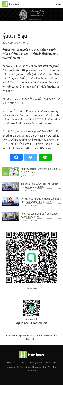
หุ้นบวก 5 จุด (14, 35)
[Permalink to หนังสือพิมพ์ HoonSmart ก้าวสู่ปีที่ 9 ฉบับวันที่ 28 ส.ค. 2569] (10, 171)
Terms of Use (50, 362)
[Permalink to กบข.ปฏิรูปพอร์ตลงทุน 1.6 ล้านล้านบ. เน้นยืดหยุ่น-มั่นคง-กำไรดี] (10, 216)
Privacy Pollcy (36, 362)
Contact (22, 362)
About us (11, 362)
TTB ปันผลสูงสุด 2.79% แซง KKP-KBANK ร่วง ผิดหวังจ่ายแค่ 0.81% (39, 185)
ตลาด (28, 43)
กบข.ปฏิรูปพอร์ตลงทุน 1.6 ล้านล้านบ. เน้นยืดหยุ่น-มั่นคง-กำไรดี (39, 215)
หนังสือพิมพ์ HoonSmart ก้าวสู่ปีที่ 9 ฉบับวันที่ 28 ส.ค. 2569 (40, 170)
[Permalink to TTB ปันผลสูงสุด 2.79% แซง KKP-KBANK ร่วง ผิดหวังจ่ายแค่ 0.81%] (10, 186)
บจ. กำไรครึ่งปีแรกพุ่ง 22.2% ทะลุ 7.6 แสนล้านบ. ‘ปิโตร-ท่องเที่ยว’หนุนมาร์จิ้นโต (41, 200)
